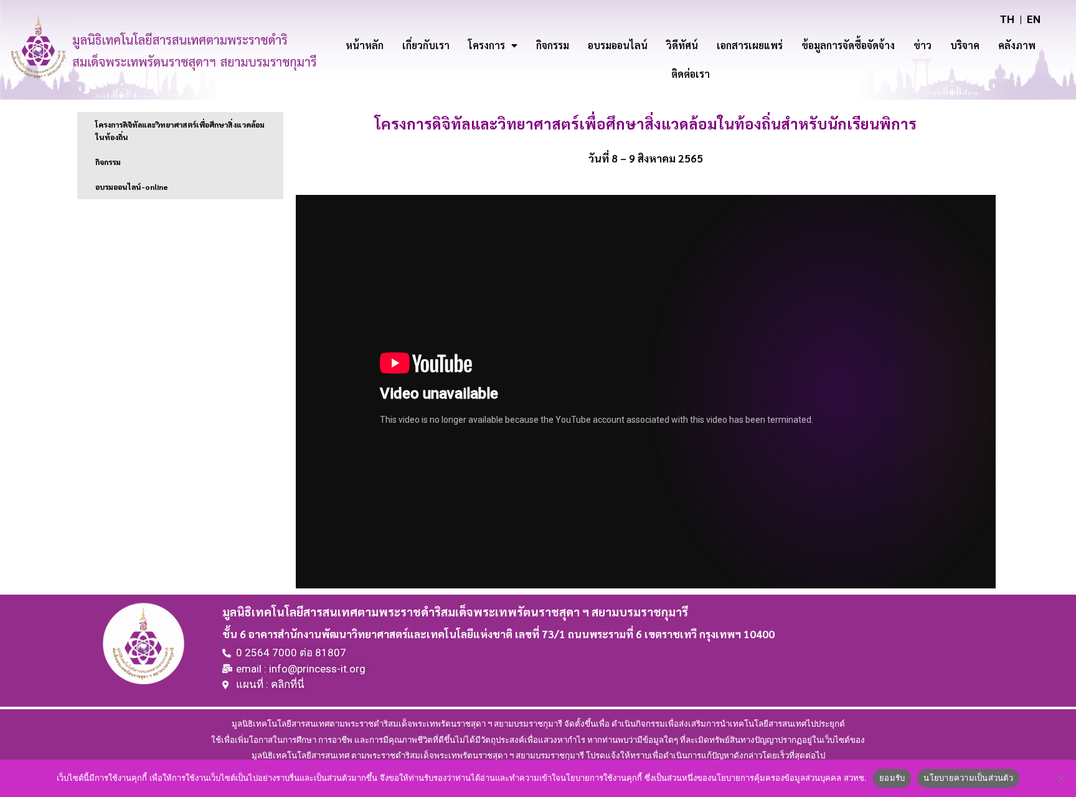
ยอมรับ (892, 778)
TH (1007, 19)
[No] (1060, 778)
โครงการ (486, 45)
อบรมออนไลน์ (618, 45)
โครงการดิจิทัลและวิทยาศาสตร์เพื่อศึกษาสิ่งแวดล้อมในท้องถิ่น (180, 131)
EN (1034, 19)
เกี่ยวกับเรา (426, 45)
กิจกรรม (552, 45)
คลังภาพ (1017, 45)
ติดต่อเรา (690, 73)
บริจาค (964, 45)
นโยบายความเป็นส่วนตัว (968, 778)
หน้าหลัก (365, 45)
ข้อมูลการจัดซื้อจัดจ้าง (848, 45)
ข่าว (922, 45)
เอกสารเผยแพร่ (750, 45)
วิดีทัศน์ (682, 45)
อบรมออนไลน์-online (131, 187)
